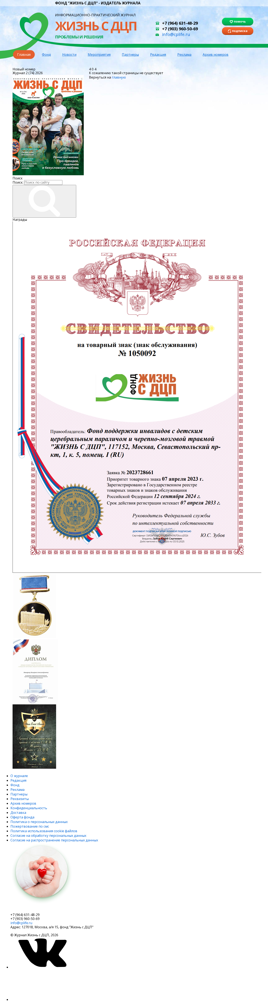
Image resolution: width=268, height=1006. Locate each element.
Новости (69, 54)
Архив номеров (215, 54)
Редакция (158, 54)
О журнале (19, 776)
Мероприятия (99, 54)
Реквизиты (19, 798)
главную (119, 77)
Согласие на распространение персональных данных (54, 840)
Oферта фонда (22, 817)
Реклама (184, 54)
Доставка (18, 812)
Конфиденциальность (28, 808)
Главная (24, 54)
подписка (26, 909)
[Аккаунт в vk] (41, 967)
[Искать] (44, 201)
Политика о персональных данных (39, 821)
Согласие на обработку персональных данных (48, 835)
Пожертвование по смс (29, 826)
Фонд (46, 54)
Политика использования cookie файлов (43, 831)
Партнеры (130, 54)
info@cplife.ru (176, 34)
